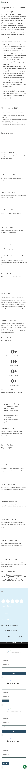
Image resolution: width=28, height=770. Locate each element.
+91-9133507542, (5, 625)
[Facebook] (3, 601)
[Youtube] (21, 601)
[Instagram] (8, 601)
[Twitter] (17, 601)
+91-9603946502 (14, 625)
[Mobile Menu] (26, 2)
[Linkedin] (12, 601)
